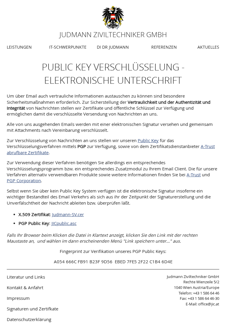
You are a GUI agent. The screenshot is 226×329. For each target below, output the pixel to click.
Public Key (148, 140)
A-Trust (194, 174)
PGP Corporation (24, 180)
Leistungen (19, 47)
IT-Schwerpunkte (68, 47)
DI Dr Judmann (113, 47)
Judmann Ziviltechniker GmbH (113, 34)
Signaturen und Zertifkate (32, 309)
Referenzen (164, 47)
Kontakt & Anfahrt (25, 287)
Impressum (18, 298)
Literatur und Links (26, 277)
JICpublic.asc (64, 223)
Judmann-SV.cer (68, 214)
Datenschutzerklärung (29, 319)
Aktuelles (208, 47)
